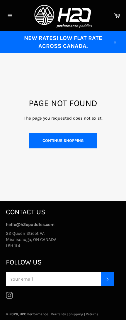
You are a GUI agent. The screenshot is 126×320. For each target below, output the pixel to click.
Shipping (76, 314)
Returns (92, 314)
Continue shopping (63, 140)
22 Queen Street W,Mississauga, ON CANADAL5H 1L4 (31, 239)
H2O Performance (34, 314)
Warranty (58, 314)
